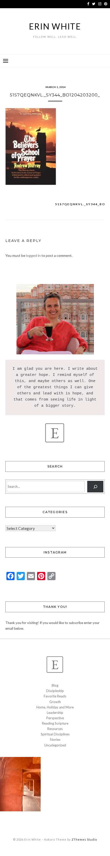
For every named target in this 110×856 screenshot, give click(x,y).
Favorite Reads (55, 696)
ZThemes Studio (84, 839)
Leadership (55, 713)
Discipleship (55, 691)
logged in (33, 255)
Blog (55, 685)
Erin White (55, 26)
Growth (55, 702)
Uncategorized (55, 745)
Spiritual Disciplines (55, 734)
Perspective (55, 718)
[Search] (95, 486)
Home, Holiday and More (55, 707)
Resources (55, 729)
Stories (55, 739)
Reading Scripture (55, 723)
